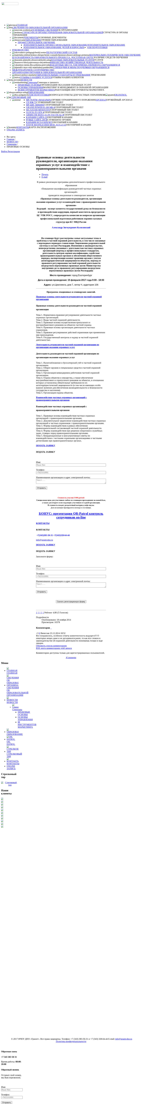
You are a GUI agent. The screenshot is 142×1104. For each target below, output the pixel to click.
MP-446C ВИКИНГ (35, 105)
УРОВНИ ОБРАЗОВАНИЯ (54, 40)
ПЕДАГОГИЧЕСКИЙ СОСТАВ (61, 52)
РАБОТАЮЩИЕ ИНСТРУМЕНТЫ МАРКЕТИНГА (79, 90)
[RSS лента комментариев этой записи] (50, 628)
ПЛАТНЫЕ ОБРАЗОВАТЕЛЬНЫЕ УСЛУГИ (72, 60)
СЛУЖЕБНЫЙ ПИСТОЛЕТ (49, 102)
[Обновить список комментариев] (51, 628)
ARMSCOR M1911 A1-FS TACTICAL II (45, 115)
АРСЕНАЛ (101, 100)
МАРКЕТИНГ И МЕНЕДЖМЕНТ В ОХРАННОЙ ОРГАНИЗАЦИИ (75, 87)
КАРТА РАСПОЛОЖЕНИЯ (42, 127)
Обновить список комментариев (51, 646)
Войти (4, 151)
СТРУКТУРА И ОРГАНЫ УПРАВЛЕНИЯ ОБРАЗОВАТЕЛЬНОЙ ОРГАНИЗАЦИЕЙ (62, 32)
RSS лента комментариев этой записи (54, 648)
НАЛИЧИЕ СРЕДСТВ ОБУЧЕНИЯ (111, 57)
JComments (71, 657)
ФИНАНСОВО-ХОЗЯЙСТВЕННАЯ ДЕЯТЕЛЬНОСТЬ (76, 62)
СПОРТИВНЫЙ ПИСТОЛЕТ (59, 105)
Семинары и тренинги (48, 82)
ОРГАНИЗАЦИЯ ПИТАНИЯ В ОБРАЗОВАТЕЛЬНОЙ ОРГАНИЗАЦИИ (47, 72)
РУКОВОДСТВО (20, 50)
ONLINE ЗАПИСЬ (16, 130)
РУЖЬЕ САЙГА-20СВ (36, 120)
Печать (45, 174)
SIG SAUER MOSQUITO (38, 110)
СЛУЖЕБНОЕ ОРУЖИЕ (59, 120)
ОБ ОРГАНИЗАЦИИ (68, 30)
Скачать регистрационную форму (71, 602)
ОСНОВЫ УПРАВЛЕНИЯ (30, 87)
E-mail (44, 177)
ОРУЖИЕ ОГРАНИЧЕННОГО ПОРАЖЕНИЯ (73, 100)
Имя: (38, 462)
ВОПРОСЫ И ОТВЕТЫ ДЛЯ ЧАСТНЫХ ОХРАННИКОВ (77, 95)
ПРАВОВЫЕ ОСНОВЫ (29, 85)
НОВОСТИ (26, 80)
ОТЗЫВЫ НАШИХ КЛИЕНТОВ (68, 77)
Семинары (32, 82)
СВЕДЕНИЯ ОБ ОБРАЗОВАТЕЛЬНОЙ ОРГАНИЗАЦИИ (40, 27)
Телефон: (40, 470)
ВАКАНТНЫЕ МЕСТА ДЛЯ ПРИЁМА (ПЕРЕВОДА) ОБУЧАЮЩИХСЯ (85, 65)
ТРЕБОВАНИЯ (98, 75)
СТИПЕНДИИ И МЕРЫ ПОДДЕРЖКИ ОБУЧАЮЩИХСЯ (81, 67)
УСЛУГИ (98, 60)
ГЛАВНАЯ (22, 25)
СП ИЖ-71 (31, 102)
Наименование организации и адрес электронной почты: (63, 477)
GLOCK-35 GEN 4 (35, 112)
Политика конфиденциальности (71, 1041)
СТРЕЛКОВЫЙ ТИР (21, 97)
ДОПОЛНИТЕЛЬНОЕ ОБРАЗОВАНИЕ (106, 45)
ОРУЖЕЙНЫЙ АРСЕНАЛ (119, 100)
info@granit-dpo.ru (44, 540)
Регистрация (14, 151)
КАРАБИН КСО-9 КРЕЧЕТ (39, 122)
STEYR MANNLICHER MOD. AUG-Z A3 (46, 125)
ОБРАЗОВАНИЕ (33, 40)
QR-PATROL (121, 95)
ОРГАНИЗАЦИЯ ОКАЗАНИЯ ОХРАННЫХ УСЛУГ (66, 85)
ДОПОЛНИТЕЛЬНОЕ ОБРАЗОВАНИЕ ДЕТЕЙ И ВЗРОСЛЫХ (53, 47)
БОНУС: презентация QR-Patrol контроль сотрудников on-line (71, 515)
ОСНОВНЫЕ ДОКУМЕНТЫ (52, 37)
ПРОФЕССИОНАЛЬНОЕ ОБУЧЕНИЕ (36, 42)
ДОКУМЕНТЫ (31, 37)
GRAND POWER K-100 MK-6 (40, 107)
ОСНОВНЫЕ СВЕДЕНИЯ (45, 30)
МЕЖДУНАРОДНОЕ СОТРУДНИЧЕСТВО (33, 70)
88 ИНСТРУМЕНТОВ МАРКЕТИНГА (36, 90)
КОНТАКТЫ (23, 127)
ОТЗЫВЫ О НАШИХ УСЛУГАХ (36, 77)
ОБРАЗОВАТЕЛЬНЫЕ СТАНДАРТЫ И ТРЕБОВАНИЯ (63, 75)
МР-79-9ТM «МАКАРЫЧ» (38, 100)
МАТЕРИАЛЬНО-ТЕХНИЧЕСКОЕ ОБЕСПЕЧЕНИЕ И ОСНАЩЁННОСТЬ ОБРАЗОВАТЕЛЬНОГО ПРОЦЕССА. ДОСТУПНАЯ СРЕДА (76, 56)
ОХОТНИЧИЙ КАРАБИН (59, 117)
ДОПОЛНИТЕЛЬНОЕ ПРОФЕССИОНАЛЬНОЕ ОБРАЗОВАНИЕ (55, 45)
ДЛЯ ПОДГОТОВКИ (97, 47)
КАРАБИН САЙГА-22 (36, 117)
